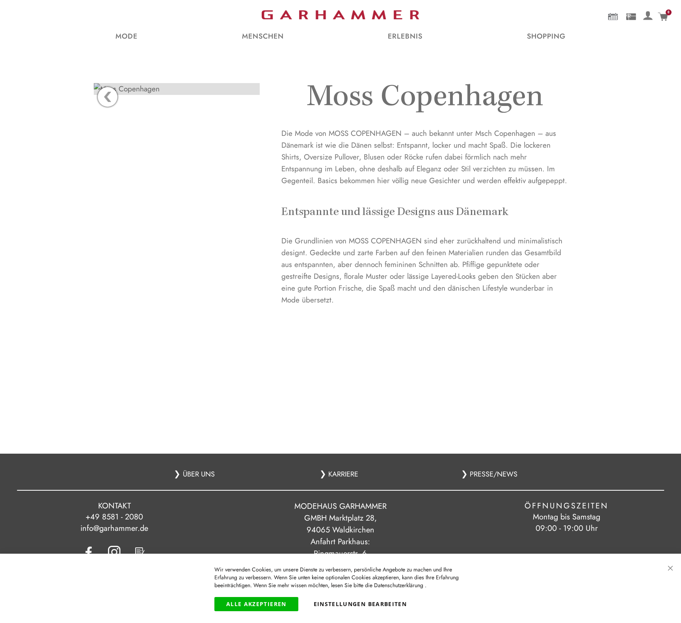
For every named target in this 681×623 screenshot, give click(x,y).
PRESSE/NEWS (492, 474)
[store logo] (340, 15)
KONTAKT (114, 506)
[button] (648, 14)
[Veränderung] (648, 15)
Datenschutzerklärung (399, 585)
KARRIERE (342, 474)
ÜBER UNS (199, 474)
